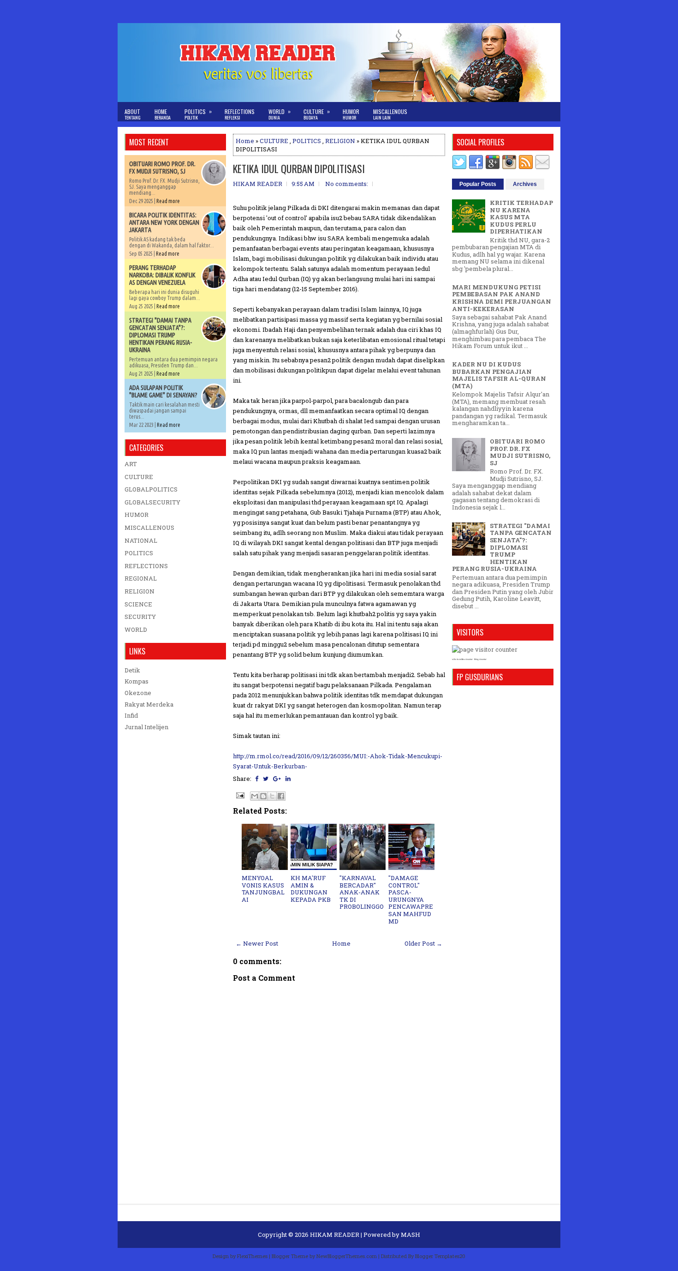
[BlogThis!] (263, 796)
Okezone (138, 693)
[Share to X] (272, 796)
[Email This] (254, 796)
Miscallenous (390, 114)
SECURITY (140, 616)
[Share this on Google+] (277, 778)
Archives (525, 184)
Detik (132, 670)
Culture (316, 114)
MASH (410, 1234)
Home (163, 114)
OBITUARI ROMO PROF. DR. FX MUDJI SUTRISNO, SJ (162, 167)
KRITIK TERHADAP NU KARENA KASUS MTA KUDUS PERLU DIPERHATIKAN (521, 216)
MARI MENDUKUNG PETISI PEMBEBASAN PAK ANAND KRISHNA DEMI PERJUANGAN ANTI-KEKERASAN (501, 298)
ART (131, 464)
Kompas (137, 681)
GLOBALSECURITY (152, 502)
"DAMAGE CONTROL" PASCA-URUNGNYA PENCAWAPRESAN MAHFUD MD (410, 899)
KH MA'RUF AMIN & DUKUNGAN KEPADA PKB (311, 889)
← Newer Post (257, 943)
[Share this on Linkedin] (288, 778)
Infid (131, 715)
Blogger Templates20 (440, 1256)
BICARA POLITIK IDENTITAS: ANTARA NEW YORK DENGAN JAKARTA (164, 222)
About (133, 114)
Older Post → (423, 943)
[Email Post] (239, 795)
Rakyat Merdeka (149, 704)
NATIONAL (141, 540)
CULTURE (274, 141)
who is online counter (462, 659)
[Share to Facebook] (280, 796)
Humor (351, 114)
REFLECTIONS (146, 566)
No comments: (346, 184)
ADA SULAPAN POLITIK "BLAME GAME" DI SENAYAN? (163, 391)
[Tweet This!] (266, 778)
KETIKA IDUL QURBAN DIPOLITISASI (299, 168)
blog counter (480, 659)
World (279, 114)
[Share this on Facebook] (257, 778)
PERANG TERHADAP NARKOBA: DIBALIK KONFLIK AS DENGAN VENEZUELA (162, 275)
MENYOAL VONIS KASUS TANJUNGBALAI (263, 889)
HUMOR (137, 514)
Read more (168, 201)
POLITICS (306, 141)
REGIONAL (141, 578)
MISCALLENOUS (149, 527)
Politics (198, 114)
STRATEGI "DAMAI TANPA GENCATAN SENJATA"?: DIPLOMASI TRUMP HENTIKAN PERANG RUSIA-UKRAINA (160, 335)
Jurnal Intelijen (146, 727)
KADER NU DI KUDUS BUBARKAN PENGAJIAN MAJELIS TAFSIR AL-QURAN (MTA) (499, 375)
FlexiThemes (252, 1256)
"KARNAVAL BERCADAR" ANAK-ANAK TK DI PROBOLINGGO (361, 892)
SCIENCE (138, 604)
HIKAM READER (334, 1234)
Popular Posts (477, 184)
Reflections (240, 114)
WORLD (136, 629)
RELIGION (340, 141)
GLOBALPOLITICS (151, 489)
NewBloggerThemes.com (346, 1256)
